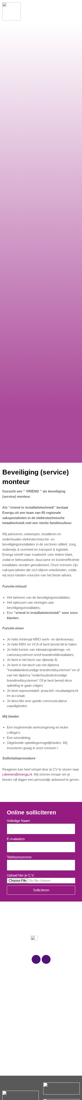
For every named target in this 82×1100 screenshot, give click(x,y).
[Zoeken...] (57, 11)
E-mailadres (16, 839)
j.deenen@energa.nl (17, 774)
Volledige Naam (18, 821)
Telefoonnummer (20, 857)
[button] (73, 11)
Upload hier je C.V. (21, 875)
